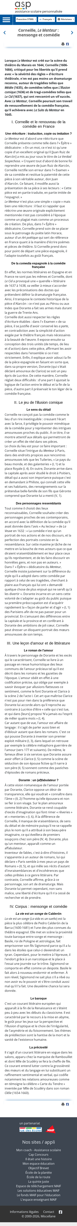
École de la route (38, 1177)
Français (48, 19)
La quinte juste (38, 1181)
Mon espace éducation (39, 1163)
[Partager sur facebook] (68, 44)
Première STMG (25, 19)
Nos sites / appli (38, 1142)
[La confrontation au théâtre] (5, 32)
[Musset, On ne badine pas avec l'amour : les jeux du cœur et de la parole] (72, 32)
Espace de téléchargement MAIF (38, 1186)
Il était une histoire (38, 1159)
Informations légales (24, 1212)
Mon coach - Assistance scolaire (38, 1150)
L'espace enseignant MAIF (39, 1199)
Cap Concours (38, 1154)
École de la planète (38, 1172)
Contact (48, 1212)
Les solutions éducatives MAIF (38, 1190)
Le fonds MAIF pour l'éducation (38, 1195)
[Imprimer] (63, 44)
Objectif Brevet (38, 1168)
